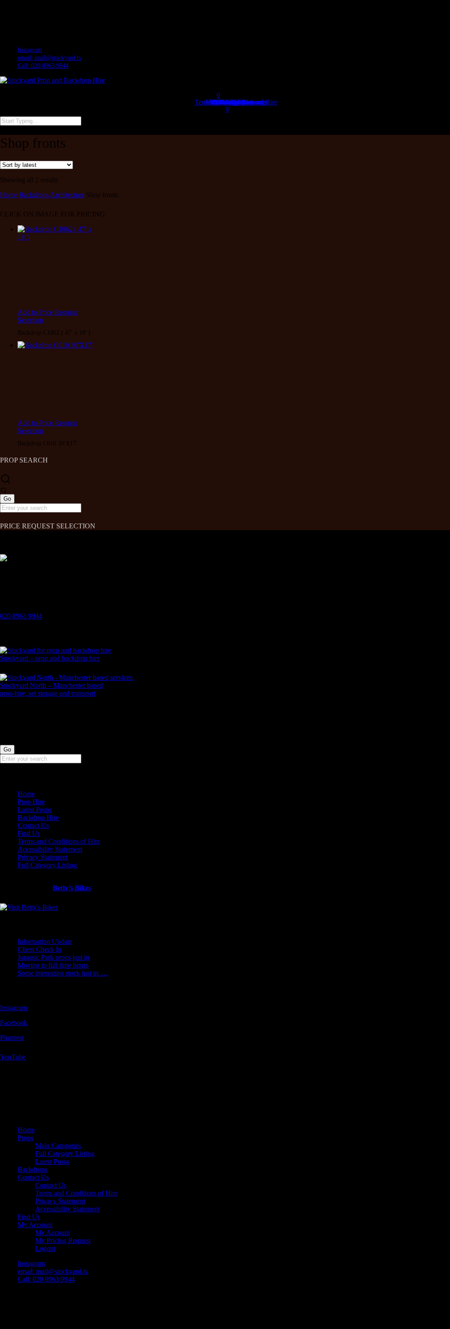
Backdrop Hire (38, 817)
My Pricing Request (63, 1240)
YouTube (12, 1057)
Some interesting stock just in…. (62, 973)
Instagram (13, 1007)
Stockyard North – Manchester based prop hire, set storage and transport (51, 689)
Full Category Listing (47, 865)
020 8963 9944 (21, 616)
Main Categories (58, 1145)
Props (25, 1137)
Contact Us (33, 825)
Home (8, 195)
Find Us (29, 833)
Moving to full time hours (53, 965)
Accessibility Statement (50, 849)
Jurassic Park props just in (53, 957)
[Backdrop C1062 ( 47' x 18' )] (57, 266)
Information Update (45, 941)
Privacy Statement (43, 857)
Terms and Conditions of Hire (59, 841)
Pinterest (12, 1037)
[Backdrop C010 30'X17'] (57, 380)
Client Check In (40, 949)
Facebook (13, 1022)
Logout (45, 1248)
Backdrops (34, 195)
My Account (35, 1224)
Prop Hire (31, 801)
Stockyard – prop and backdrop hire (50, 658)
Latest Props (35, 809)
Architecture (67, 195)
